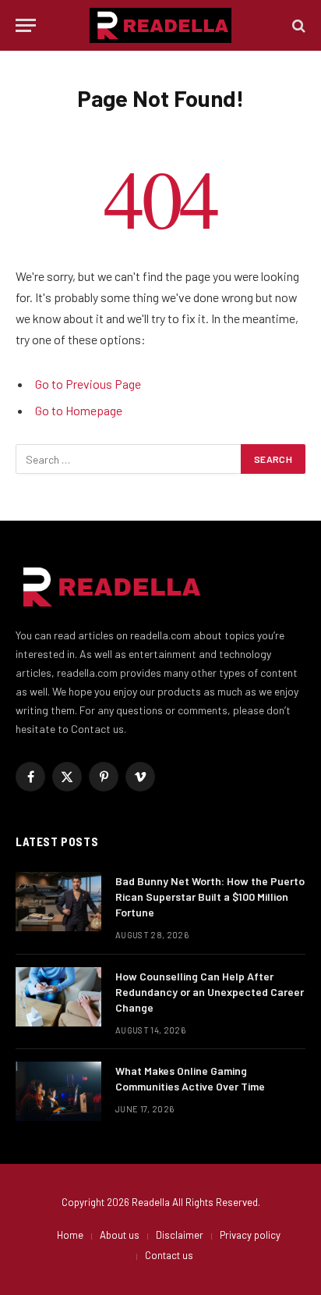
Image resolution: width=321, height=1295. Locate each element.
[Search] (297, 25)
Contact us (169, 1255)
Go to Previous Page (88, 383)
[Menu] (26, 25)
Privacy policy (250, 1235)
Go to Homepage (78, 410)
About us (119, 1235)
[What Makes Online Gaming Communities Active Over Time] (58, 1091)
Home (70, 1235)
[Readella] (160, 25)
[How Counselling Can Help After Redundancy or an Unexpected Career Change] (58, 996)
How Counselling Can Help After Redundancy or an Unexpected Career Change (209, 991)
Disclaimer (179, 1235)
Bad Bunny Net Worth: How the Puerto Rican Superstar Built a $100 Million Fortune (210, 896)
